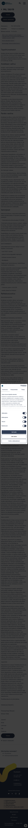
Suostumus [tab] (5, 389)
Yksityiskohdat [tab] (14, 389)
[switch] (24, 417)
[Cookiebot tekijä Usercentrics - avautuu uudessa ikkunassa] (20, 386)
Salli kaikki (14, 432)
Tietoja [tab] (23, 389)
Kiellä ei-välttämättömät (14, 441)
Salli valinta (14, 436)
